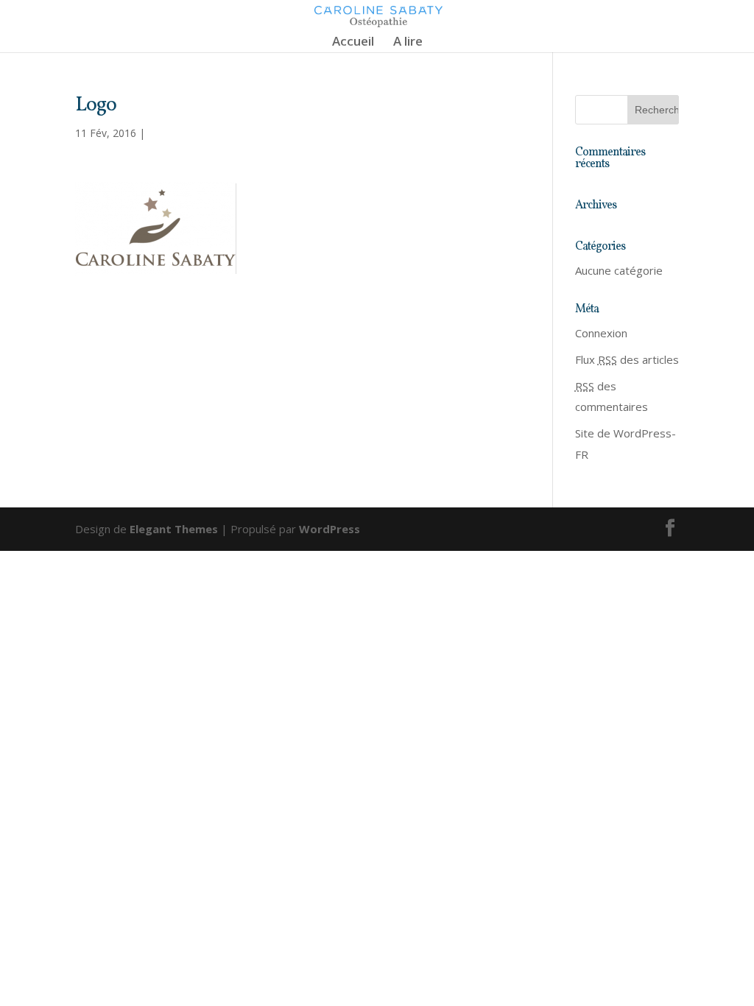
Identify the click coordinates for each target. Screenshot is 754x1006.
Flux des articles (627, 359)
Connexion (601, 333)
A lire (408, 42)
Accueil (353, 42)
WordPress (329, 528)
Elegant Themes (174, 528)
